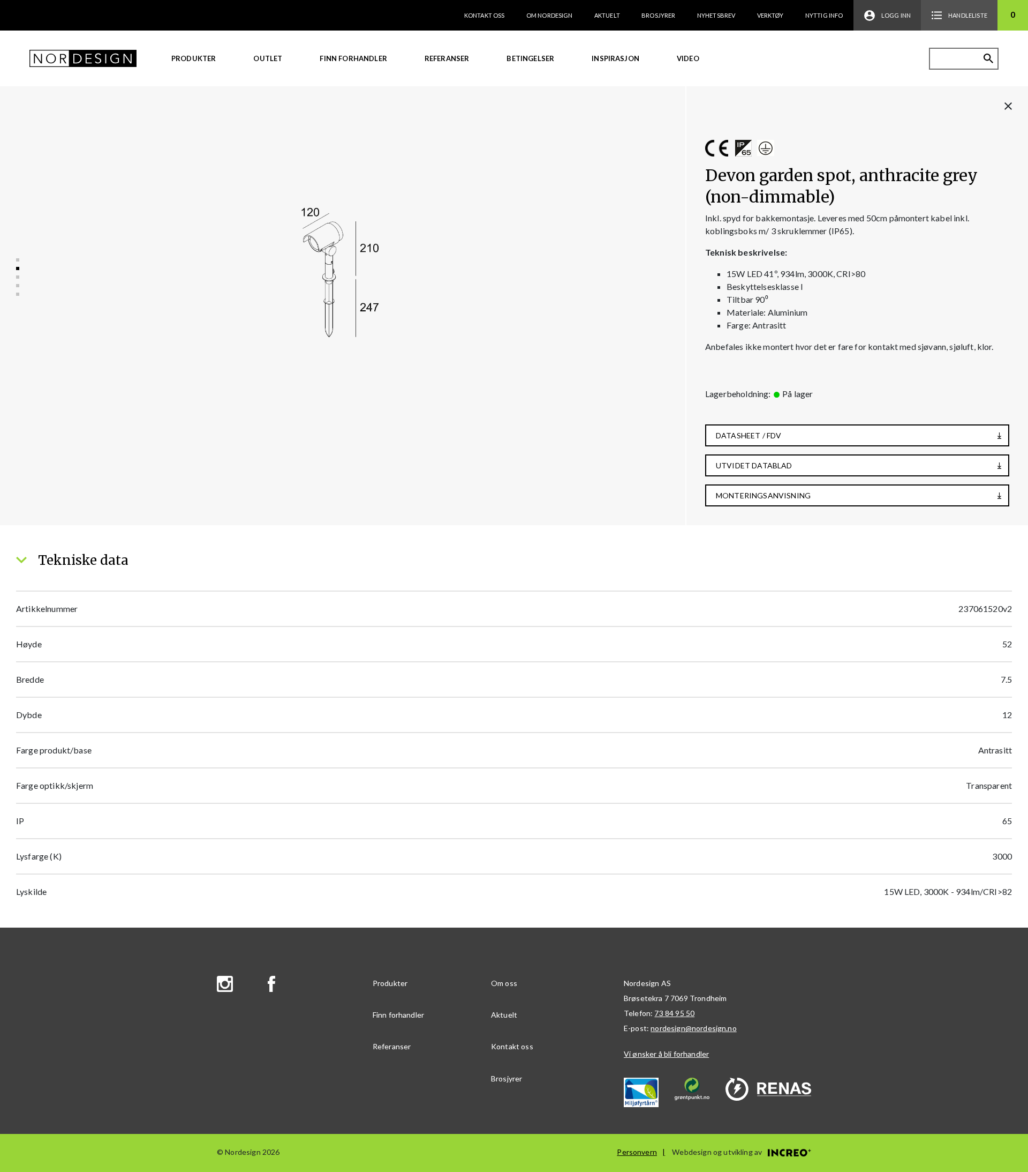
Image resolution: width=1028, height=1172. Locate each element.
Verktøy (770, 15)
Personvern (637, 1151)
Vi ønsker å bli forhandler (666, 1053)
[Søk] (988, 58)
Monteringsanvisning (763, 495)
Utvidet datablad (754, 465)
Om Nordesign (549, 15)
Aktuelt (607, 15)
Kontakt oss (484, 15)
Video (688, 58)
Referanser (447, 58)
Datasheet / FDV (748, 435)
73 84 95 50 (674, 1013)
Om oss (504, 983)
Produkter (193, 58)
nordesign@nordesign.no (694, 1028)
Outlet (267, 58)
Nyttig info (824, 15)
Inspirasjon (615, 58)
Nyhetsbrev (716, 15)
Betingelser (530, 58)
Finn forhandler (353, 58)
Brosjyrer (658, 15)
